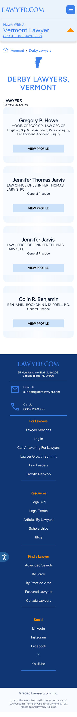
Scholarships (38, 528)
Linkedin (38, 628)
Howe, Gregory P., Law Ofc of (38, 126)
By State (38, 574)
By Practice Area (38, 583)
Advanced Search (38, 565)
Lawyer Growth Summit (38, 456)
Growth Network (38, 474)
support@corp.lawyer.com (41, 392)
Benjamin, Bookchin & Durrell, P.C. (38, 305)
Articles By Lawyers (38, 520)
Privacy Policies (46, 706)
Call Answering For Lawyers (38, 448)
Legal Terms (38, 511)
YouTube (38, 664)
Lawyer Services (38, 430)
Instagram (38, 637)
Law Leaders (38, 465)
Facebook (38, 646)
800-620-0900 (30, 36)
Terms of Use (34, 703)
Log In (38, 439)
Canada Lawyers (38, 600)
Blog (38, 537)
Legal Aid (38, 502)
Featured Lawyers (38, 592)
